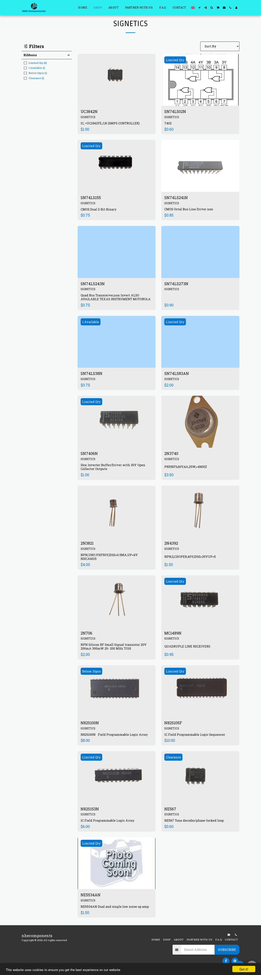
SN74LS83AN (176, 373)
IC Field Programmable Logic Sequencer (194, 734)
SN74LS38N (91, 373)
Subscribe (227, 950)
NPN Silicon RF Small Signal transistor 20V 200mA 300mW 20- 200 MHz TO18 (114, 646)
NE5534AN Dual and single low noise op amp (115, 907)
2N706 (86, 633)
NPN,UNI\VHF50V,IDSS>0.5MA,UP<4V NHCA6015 (109, 557)
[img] (117, 80)
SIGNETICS (88, 117)
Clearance (173, 757)
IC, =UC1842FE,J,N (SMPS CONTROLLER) (110, 123)
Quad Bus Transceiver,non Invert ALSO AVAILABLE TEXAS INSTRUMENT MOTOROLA (116, 297)
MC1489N (173, 633)
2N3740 (171, 453)
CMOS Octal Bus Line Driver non (188, 209)
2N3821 (87, 543)
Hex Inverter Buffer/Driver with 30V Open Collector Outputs (113, 467)
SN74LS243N (93, 283)
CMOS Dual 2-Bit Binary (99, 209)
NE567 (170, 808)
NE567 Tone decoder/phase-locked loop (194, 820)
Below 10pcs (91, 671)
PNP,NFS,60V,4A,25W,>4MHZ (185, 467)
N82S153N (90, 808)
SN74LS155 (91, 197)
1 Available (90, 322)
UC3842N (89, 111)
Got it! (243, 969)
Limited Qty (175, 60)
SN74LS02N (175, 111)
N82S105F (173, 722)
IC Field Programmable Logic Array (108, 820)
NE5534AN (91, 894)
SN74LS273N (176, 283)
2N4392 (171, 543)
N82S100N (90, 722)
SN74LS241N (176, 197)
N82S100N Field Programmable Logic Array (114, 734)
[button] (199, 7)
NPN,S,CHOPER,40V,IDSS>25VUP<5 (190, 557)
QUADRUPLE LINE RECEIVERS (187, 646)
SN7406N (89, 453)
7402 (168, 123)
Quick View (117, 93)
